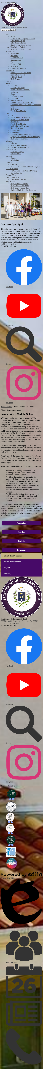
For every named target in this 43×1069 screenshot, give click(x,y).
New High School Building (21, 49)
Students (14, 85)
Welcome (14, 56)
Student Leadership (18, 88)
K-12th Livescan (17, 128)
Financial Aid (16, 64)
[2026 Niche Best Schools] (12, 800)
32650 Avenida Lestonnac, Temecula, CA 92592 (19, 621)
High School (15, 79)
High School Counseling (20, 188)
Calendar (14, 164)
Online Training (16, 130)
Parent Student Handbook (20, 90)
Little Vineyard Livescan (20, 126)
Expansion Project (17, 152)
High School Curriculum (20, 186)
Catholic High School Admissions (23, 190)
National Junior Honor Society (22, 103)
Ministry (14, 143)
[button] (8, 34)
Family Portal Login (18, 111)
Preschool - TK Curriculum (21, 73)
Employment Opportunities (21, 45)
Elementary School (18, 75)
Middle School (16, 77)
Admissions (15, 53)
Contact (13, 158)
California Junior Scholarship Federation (26, 105)
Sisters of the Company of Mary (23, 39)
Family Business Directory (21, 135)
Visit (12, 62)
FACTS (13, 115)
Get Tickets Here (17, 173)
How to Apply (16, 66)
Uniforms (14, 92)
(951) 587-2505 (13, 623)
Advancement (16, 154)
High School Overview (19, 139)
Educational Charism (18, 43)
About (13, 36)
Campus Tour (16, 60)
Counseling (15, 132)
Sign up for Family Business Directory (25, 137)
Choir (13, 94)
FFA (12, 107)
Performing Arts (17, 96)
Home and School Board (20, 120)
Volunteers (15, 122)
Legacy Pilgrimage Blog (20, 147)
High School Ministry (19, 145)
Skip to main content (8, 2)
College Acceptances (18, 68)
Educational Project (18, 41)
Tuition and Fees (17, 58)
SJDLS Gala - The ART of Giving (24, 171)
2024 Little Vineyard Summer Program (25, 167)
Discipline (14, 98)
